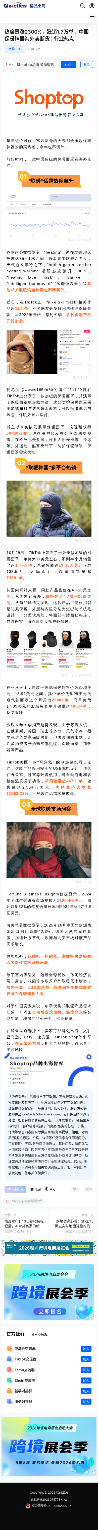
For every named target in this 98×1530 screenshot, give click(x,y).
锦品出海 (61, 1492)
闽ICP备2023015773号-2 (49, 1499)
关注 (70, 65)
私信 (87, 65)
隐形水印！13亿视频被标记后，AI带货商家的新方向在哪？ (24, 1226)
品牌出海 (15, 49)
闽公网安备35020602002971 (52, 1506)
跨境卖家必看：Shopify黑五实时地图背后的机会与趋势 (74, 1226)
